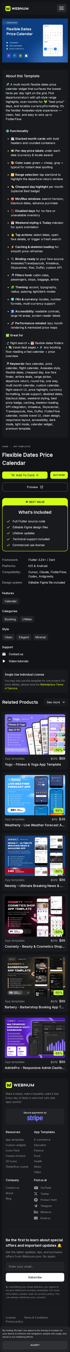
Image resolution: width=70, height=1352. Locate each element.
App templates (21, 446)
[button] (61, 8)
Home (5, 446)
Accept (35, 1345)
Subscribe (35, 1277)
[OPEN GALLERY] (35, 40)
